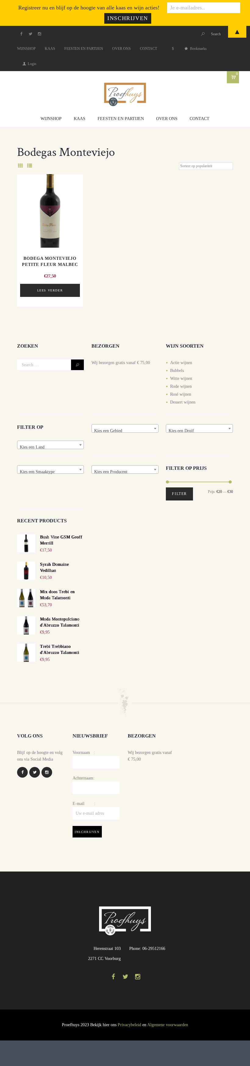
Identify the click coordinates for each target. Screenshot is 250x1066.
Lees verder (50, 290)
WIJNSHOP (26, 48)
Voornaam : (84, 752)
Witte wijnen (181, 378)
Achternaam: (84, 778)
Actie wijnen (181, 362)
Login (32, 64)
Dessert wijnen (182, 402)
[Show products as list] (29, 165)
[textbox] (50, 447)
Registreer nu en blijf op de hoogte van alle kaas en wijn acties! (88, 8)
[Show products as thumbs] (20, 165)
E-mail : (84, 803)
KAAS (50, 48)
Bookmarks (198, 48)
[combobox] (50, 445)
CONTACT (148, 48)
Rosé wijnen (180, 394)
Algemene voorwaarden (167, 1025)
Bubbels (177, 370)
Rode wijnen (181, 386)
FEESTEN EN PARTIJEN (83, 48)
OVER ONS (121, 48)
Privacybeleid (129, 1025)
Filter (179, 494)
